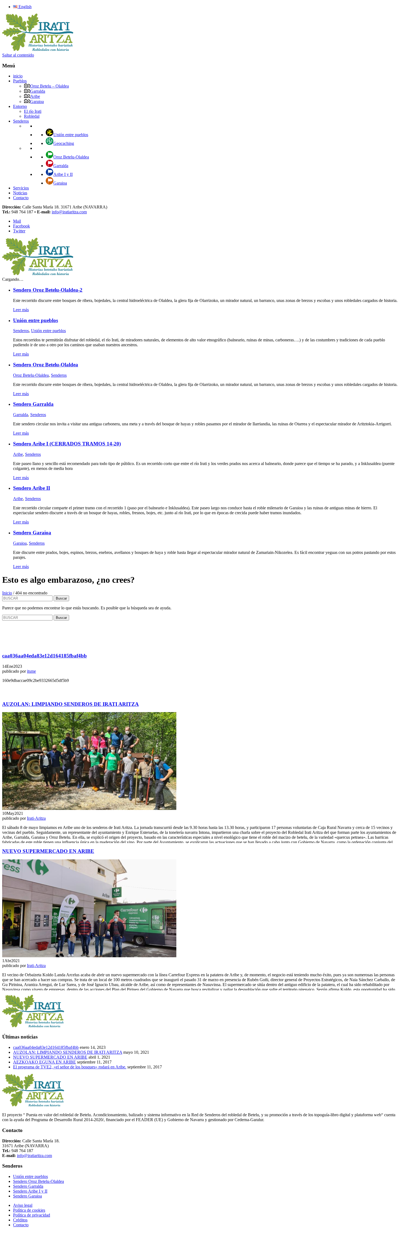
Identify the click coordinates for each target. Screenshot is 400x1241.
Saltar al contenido (18, 55)
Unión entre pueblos (70, 134)
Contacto (21, 197)
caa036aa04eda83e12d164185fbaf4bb (46, 1047)
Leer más (21, 309)
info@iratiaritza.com (69, 212)
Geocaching (63, 143)
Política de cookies (29, 1210)
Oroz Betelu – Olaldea (49, 86)
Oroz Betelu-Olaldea (71, 157)
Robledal (31, 116)
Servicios (21, 188)
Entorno (20, 106)
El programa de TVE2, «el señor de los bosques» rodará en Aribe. (69, 1067)
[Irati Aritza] (38, 50)
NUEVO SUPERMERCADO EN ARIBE (50, 1057)
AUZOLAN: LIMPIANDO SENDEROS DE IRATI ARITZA (67, 1052)
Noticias (20, 193)
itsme (31, 671)
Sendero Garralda (28, 1186)
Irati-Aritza (36, 818)
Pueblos (20, 81)
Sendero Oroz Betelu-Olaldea (38, 1181)
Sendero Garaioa (27, 1196)
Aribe (35, 96)
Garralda (37, 91)
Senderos (21, 121)
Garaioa (37, 101)
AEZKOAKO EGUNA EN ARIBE (44, 1062)
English (24, 6)
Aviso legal (22, 1205)
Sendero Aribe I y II (30, 1191)
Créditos (20, 1220)
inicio (18, 76)
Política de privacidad (31, 1215)
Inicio (7, 593)
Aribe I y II (63, 174)
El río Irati (32, 111)
